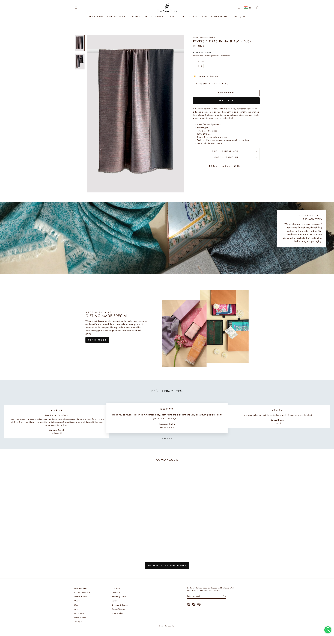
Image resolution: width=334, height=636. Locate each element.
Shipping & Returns (119, 605)
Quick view (96, 531)
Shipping (208, 55)
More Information (226, 157)
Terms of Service (118, 609)
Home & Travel (219, 16)
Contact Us (116, 592)
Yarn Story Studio (119, 596)
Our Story (116, 588)
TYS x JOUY (239, 16)
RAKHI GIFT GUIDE (116, 16)
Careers (115, 600)
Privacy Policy (117, 613)
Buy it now (226, 100)
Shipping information (226, 151)
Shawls (159, 16)
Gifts (184, 16)
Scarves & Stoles (140, 16)
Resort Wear (200, 16)
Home (195, 37)
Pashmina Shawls (206, 37)
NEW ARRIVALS (96, 16)
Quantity (199, 61)
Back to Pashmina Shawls (169, 565)
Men (172, 16)
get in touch (97, 340)
